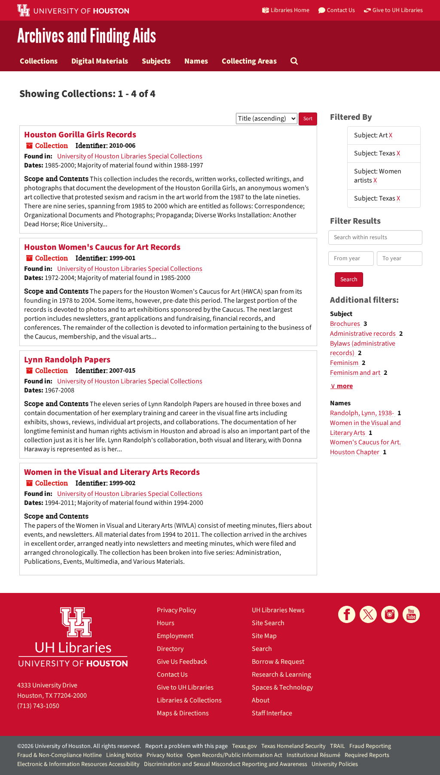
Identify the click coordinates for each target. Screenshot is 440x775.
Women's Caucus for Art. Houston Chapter (365, 447)
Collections (39, 61)
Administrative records (363, 333)
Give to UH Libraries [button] (398, 10)
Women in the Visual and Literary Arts (365, 428)
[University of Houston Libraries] (73, 636)
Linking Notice (124, 755)
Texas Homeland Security (293, 746)
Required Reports (367, 755)
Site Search (268, 623)
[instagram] (389, 614)
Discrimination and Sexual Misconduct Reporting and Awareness (225, 764)
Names (196, 61)
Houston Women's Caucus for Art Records (102, 247)
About (260, 700)
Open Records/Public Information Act (234, 755)
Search (262, 648)
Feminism (345, 363)
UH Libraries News (278, 610)
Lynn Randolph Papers (67, 360)
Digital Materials (99, 61)
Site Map (264, 636)
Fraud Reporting (370, 746)
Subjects (156, 61)
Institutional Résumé (313, 755)
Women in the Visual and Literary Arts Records (112, 472)
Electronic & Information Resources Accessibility (78, 764)
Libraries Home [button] (290, 10)
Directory (170, 648)
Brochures (345, 323)
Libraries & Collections (189, 700)
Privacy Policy (176, 610)
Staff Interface (272, 713)
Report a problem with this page (186, 746)
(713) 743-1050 (38, 706)
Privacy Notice (165, 755)
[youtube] (411, 614)
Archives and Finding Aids (86, 36)
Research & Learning (281, 674)
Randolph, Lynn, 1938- (362, 413)
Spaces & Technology (282, 687)
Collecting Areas (249, 61)
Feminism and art (356, 372)
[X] (368, 614)
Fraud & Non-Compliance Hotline (59, 755)
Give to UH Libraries (185, 687)
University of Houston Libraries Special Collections (129, 156)
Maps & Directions (183, 713)
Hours (165, 623)
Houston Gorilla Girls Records (80, 135)
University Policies (335, 764)
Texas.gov (244, 746)
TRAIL (337, 746)
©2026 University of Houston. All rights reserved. (79, 746)
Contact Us (172, 674)
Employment (175, 636)
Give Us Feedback (182, 661)
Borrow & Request (278, 661)
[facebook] (346, 614)
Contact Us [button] (341, 10)
